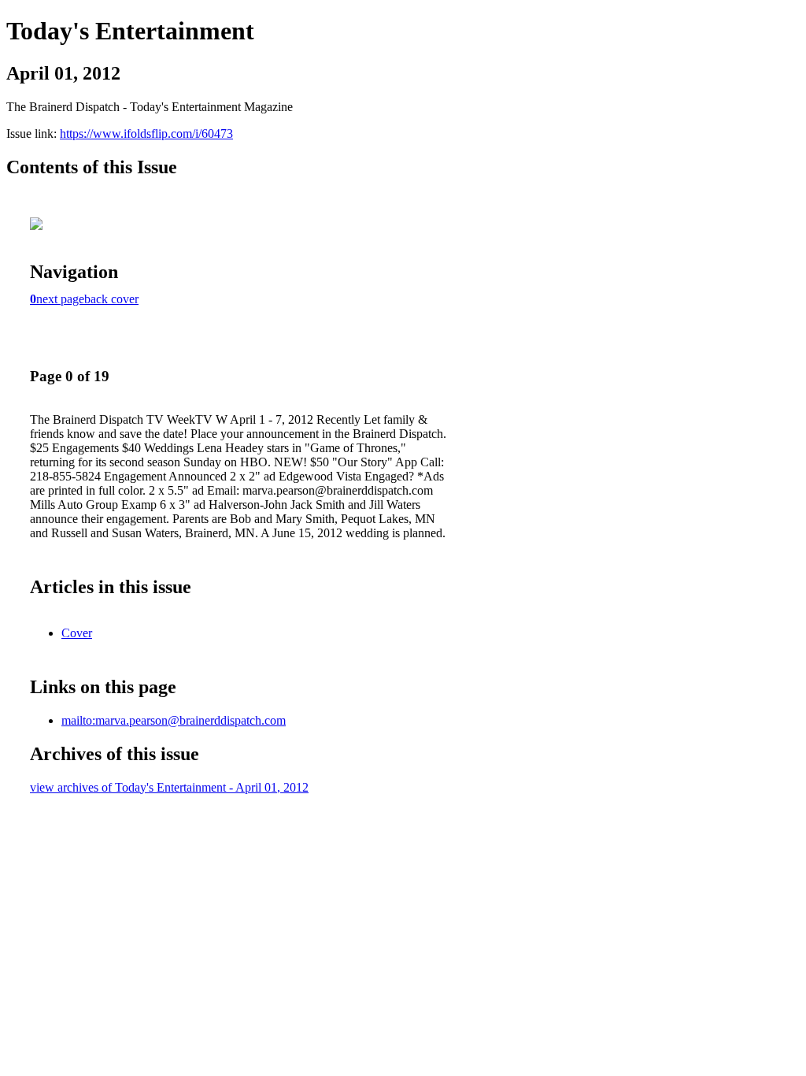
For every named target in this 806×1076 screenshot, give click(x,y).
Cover (76, 633)
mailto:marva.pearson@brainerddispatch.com (173, 720)
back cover (111, 299)
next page (60, 299)
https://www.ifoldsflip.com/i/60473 (146, 133)
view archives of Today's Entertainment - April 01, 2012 (169, 787)
